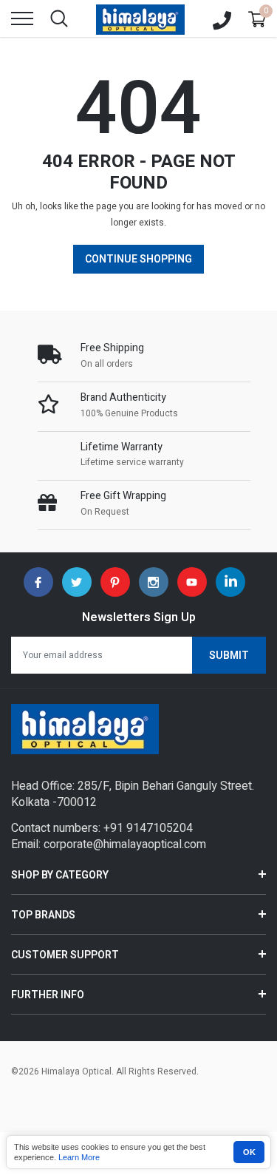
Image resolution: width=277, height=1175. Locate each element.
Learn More (79, 1157)
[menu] (22, 18)
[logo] (140, 18)
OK (249, 1152)
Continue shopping (138, 259)
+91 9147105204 (148, 828)
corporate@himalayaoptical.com (125, 844)
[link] (38, 582)
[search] (59, 18)
